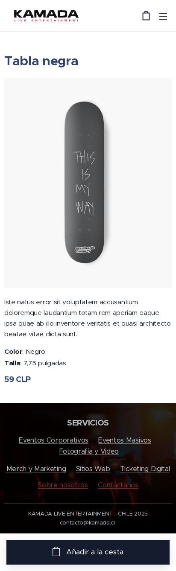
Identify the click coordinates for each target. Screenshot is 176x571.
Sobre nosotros (63, 485)
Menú (163, 15)
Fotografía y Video (89, 451)
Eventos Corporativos (53, 440)
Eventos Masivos (124, 440)
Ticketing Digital (145, 469)
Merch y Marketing (36, 469)
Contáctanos (118, 485)
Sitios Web (93, 469)
